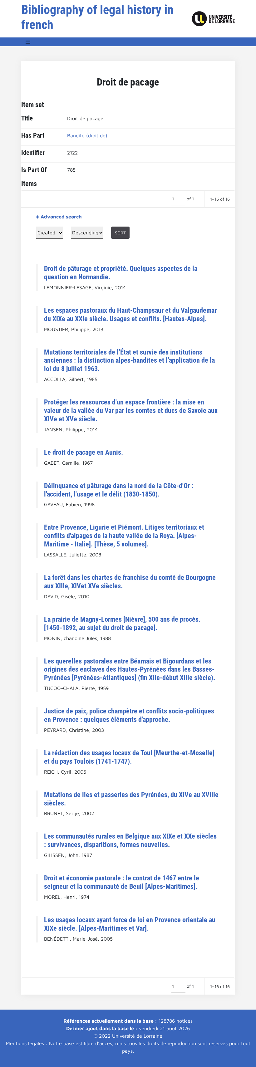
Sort (120, 232)
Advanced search (61, 216)
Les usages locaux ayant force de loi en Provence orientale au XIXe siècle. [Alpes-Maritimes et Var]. (129, 924)
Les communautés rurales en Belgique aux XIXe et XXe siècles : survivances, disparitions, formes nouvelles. (130, 840)
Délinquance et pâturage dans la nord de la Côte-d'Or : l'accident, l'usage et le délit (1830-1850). (118, 490)
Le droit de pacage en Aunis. (83, 452)
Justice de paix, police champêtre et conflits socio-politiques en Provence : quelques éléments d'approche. (129, 715)
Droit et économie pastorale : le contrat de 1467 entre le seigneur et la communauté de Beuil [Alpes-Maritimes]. (121, 882)
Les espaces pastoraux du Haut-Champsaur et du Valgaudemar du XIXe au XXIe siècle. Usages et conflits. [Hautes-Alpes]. (130, 314)
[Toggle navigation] (28, 41)
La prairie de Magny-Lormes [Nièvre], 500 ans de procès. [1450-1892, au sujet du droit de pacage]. (122, 623)
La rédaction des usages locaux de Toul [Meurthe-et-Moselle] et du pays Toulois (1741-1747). (129, 757)
